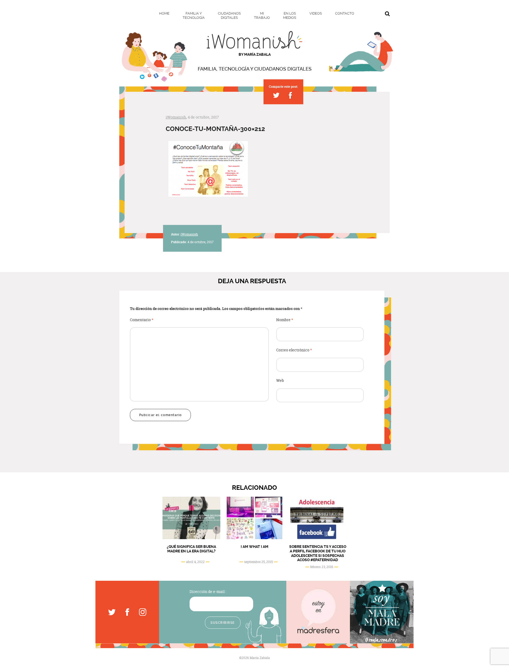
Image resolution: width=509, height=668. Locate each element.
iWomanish (176, 117)
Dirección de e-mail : (208, 591)
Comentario (141, 320)
